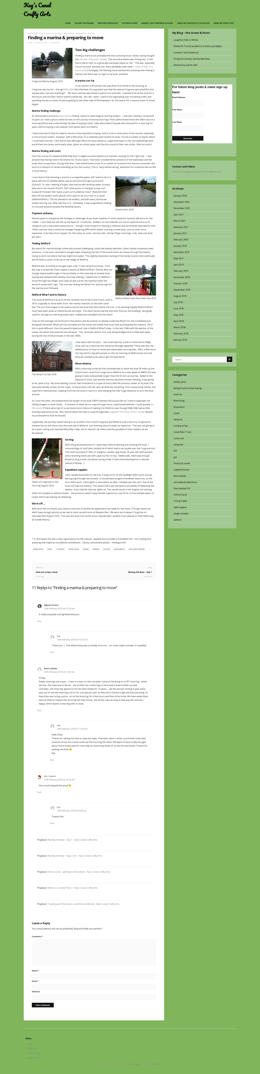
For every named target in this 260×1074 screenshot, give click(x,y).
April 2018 (179, 321)
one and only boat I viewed (93, 59)
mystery (106, 549)
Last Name (177, 122)
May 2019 (178, 258)
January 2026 (180, 195)
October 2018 (180, 283)
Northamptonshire (137, 549)
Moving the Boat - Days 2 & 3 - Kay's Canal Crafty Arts (75, 855)
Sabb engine (180, 507)
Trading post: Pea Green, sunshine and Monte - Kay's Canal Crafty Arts (83, 903)
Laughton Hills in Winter (186, 39)
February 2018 (181, 333)
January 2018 (180, 339)
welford (91, 33)
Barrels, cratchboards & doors (157, 23)
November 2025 (182, 208)
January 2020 (180, 245)
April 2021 (179, 214)
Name (35, 970)
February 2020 (181, 239)
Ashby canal (180, 381)
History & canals (182, 463)
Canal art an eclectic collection (193, 23)
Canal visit (179, 438)
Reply (39, 621)
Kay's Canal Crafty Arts (37, 9)
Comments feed (34, 1053)
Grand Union (73, 549)
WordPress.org (33, 1057)
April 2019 (179, 264)
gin (175, 457)
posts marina (65, 115)
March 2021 (180, 220)
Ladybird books (181, 469)
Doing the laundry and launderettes (192, 58)
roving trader (180, 500)
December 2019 (181, 252)
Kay (31, 43)
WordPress (156, 1064)
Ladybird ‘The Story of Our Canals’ (127, 411)
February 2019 (181, 270)
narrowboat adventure (185, 482)
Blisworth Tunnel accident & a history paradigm (198, 46)
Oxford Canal (180, 494)
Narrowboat (81, 33)
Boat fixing (57, 33)
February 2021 (181, 227)
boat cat (178, 394)
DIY (175, 450)
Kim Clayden (50, 776)
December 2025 (181, 201)
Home (68, 23)
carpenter (179, 444)
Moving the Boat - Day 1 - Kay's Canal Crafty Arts (72, 839)
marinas (96, 549)
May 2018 (178, 314)
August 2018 (180, 295)
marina (86, 549)
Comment (37, 936)
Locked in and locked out (186, 52)
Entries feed (32, 1048)
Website (36, 991)
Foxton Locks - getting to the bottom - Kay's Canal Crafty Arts (79, 871)
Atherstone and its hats (185, 65)
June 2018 (179, 308)
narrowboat (119, 549)
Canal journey (69, 33)
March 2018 (180, 327)
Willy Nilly (69, 89)
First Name (177, 110)
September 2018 (182, 289)
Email (35, 981)
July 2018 (178, 302)
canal (49, 549)
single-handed (181, 513)
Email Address (178, 97)
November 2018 (182, 277)
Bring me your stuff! (224, 23)
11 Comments (55, 43)
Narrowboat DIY (182, 488)
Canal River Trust (182, 431)
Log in (29, 1044)
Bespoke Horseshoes (108, 23)
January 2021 (180, 233)
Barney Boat (38, 549)
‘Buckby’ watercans (84, 23)
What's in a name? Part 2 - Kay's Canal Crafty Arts (73, 887)
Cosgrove (60, 549)
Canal (176, 413)
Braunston (179, 406)
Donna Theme (133, 1064)
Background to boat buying (39, 33)
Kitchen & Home (129, 23)
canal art (178, 419)
